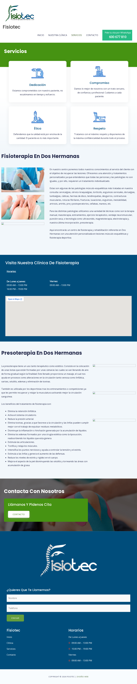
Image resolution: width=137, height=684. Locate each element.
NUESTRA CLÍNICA (57, 35)
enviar (15, 618)
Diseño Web (82, 676)
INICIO (40, 35)
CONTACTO (92, 35)
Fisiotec (11, 27)
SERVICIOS (76, 35)
